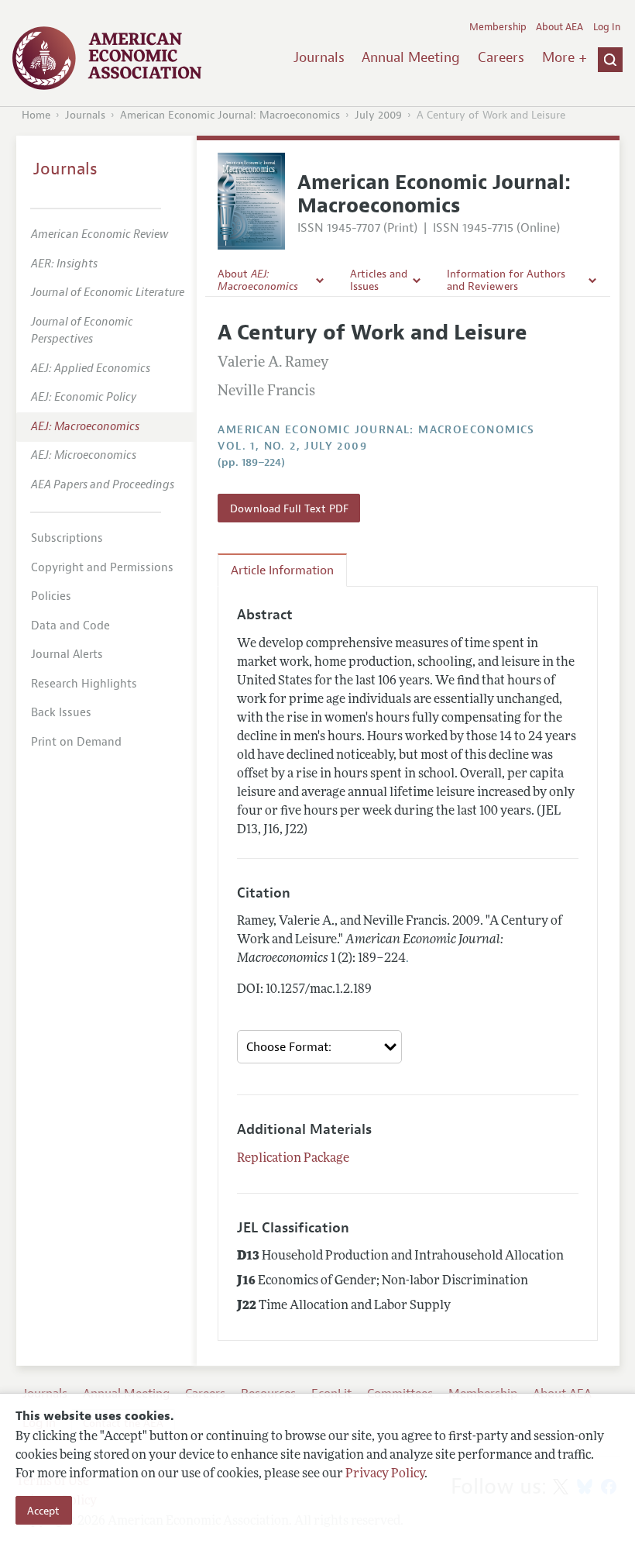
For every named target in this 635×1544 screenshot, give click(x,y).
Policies (51, 596)
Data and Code (70, 626)
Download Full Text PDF (289, 508)
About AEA (559, 27)
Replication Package (293, 1159)
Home (36, 115)
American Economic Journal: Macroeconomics (230, 115)
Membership (498, 27)
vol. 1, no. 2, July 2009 (292, 446)
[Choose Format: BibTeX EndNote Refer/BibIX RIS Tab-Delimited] (319, 1046)
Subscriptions (67, 538)
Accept (43, 1511)
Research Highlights (84, 684)
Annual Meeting (411, 57)
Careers (501, 57)
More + (564, 57)
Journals (319, 57)
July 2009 (378, 115)
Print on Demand (76, 742)
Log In (606, 27)
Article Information (282, 570)
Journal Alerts (67, 654)
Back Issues (61, 712)
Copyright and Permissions (102, 567)
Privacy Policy (384, 1474)
